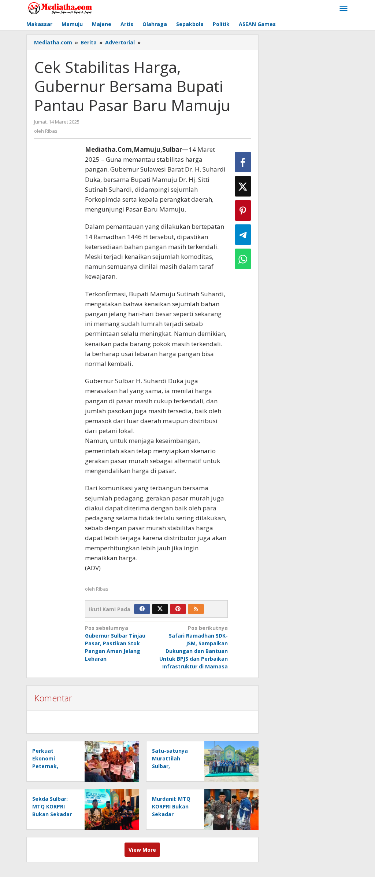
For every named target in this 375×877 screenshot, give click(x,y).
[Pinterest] (178, 609)
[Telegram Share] (243, 234)
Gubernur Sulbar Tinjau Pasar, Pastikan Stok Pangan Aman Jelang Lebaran (115, 643)
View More (142, 849)
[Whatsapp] (243, 259)
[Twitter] (160, 609)
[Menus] (343, 8)
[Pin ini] (243, 210)
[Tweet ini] (243, 186)
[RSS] (196, 609)
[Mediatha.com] (59, 7)
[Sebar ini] (243, 162)
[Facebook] (142, 609)
